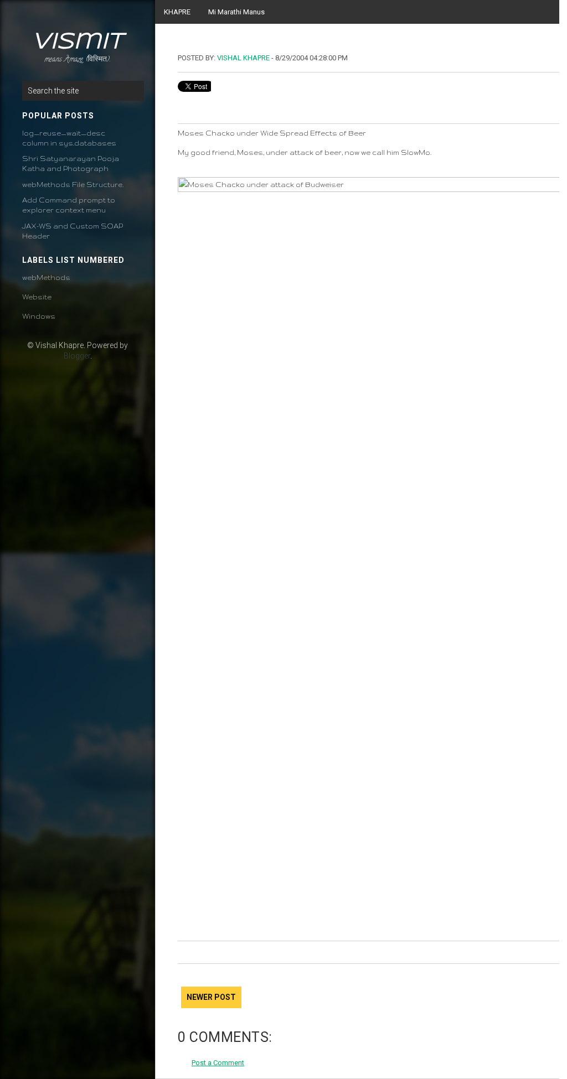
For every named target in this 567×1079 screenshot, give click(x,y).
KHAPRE (177, 12)
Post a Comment (218, 1063)
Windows (38, 316)
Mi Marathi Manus (236, 12)
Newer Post (211, 997)
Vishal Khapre (243, 58)
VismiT (77, 42)
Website (36, 296)
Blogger (77, 355)
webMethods (46, 277)
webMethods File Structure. (72, 184)
